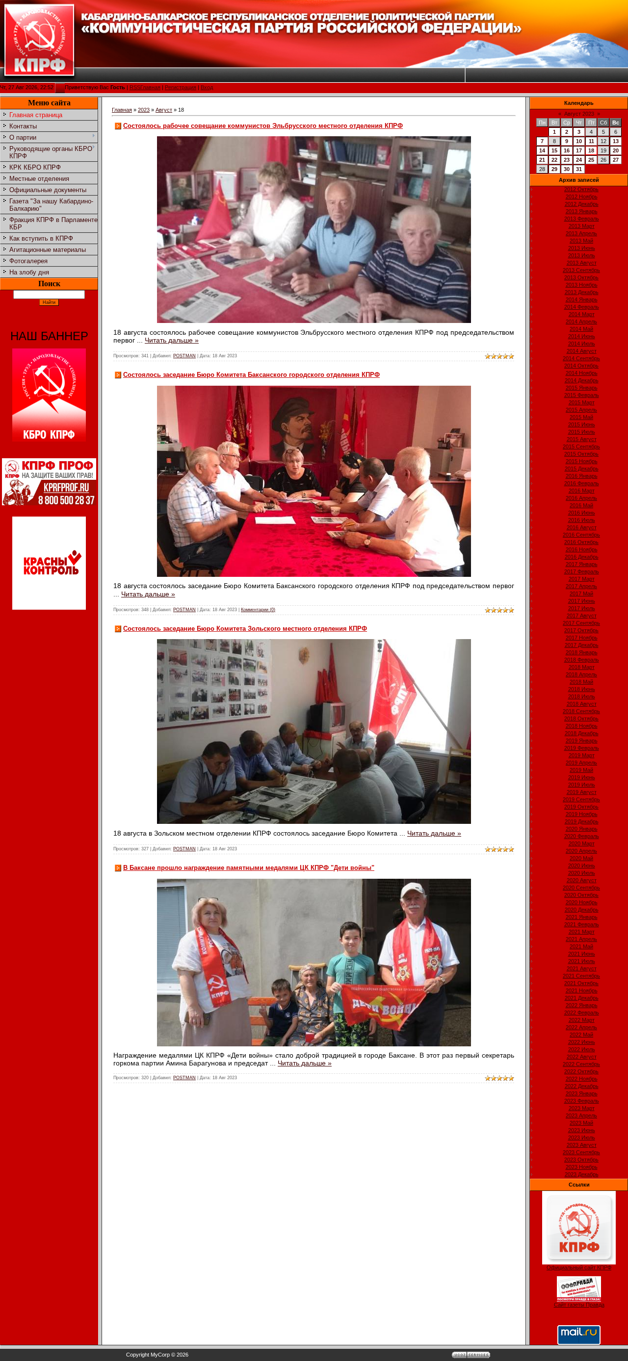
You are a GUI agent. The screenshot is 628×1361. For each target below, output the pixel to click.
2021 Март (582, 932)
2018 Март (582, 667)
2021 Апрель (581, 939)
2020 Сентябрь (581, 888)
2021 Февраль (581, 924)
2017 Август (582, 616)
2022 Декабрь (582, 1086)
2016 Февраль (581, 483)
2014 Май (581, 329)
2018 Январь (582, 652)
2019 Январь (582, 740)
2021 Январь (582, 917)
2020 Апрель (581, 851)
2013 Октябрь (581, 277)
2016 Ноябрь (582, 549)
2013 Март (582, 226)
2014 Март (582, 314)
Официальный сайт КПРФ (579, 1267)
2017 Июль (581, 608)
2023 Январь (582, 1093)
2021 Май (581, 946)
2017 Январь (582, 564)
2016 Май (581, 505)
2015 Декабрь (582, 468)
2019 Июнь (581, 777)
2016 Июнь (581, 513)
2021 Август (582, 968)
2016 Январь (582, 476)
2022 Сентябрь (581, 1064)
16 (567, 150)
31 (579, 169)
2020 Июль (581, 873)
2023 (144, 110)
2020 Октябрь (581, 895)
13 (616, 141)
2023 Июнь (581, 1130)
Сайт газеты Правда (579, 1305)
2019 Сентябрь (581, 799)
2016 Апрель (581, 498)
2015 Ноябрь (582, 461)
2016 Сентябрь (581, 535)
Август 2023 (579, 114)
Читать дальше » (172, 340)
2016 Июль (581, 520)
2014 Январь (582, 299)
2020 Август (582, 880)
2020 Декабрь (582, 910)
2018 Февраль (581, 660)
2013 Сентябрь (581, 270)
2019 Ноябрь (582, 814)
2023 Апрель (581, 1115)
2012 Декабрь (582, 204)
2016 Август (582, 527)
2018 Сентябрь (581, 711)
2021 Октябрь (581, 983)
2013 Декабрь (582, 292)
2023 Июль (581, 1137)
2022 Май (581, 1035)
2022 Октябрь (581, 1071)
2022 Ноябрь (582, 1079)
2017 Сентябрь (581, 623)
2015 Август (582, 439)
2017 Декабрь (582, 645)
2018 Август (582, 704)
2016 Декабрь (582, 557)
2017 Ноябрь (582, 638)
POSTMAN (184, 355)
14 (542, 150)
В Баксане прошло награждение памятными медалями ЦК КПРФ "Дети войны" (248, 867)
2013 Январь (582, 211)
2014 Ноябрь (582, 373)
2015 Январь (582, 388)
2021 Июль (581, 961)
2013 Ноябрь (582, 285)
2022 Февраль (581, 1012)
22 (554, 160)
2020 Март (582, 843)
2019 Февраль (581, 748)
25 (591, 160)
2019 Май (581, 770)
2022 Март (582, 1020)
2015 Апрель (581, 410)
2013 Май (581, 241)
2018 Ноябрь (582, 726)
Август (164, 110)
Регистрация (180, 87)
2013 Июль (581, 255)
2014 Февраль (581, 307)
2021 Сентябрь (581, 976)
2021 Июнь (581, 954)
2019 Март (582, 755)
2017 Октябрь (581, 630)
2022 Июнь (581, 1042)
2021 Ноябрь (582, 990)
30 (567, 169)
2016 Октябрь (581, 542)
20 (616, 150)
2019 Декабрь (582, 821)
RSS (135, 87)
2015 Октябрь (581, 454)
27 (616, 160)
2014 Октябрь (581, 366)
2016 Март (582, 491)
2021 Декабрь (582, 998)
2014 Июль (581, 343)
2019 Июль (581, 785)
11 (591, 141)
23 (567, 160)
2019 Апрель (581, 763)
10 (579, 141)
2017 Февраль (581, 571)
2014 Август (582, 351)
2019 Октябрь (581, 807)
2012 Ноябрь (582, 196)
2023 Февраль (581, 1101)
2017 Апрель (581, 586)
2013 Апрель (581, 233)
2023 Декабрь (582, 1174)
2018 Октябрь (581, 718)
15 (554, 150)
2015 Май (581, 417)
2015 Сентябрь (581, 446)
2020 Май (581, 858)
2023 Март (582, 1108)
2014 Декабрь (582, 380)
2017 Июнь (581, 601)
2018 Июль (581, 696)
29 (554, 169)
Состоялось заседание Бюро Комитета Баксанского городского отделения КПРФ (251, 374)
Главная (150, 87)
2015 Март (582, 402)
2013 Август (582, 263)
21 (542, 160)
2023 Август (582, 1145)
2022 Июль (581, 1049)
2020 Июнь (581, 865)
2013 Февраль (581, 219)
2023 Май (581, 1123)
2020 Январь (582, 829)
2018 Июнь (581, 689)
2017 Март (582, 579)
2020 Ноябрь (582, 902)
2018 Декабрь (582, 733)
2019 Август (582, 792)
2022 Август (582, 1057)
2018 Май (581, 682)
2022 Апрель (581, 1027)
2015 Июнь (581, 424)
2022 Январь (582, 1005)
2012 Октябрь (581, 189)
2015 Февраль (581, 395)
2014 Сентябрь (581, 358)
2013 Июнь (581, 248)
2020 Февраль (581, 836)
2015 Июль (581, 432)
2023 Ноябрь (582, 1167)
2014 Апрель (581, 321)
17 (579, 150)
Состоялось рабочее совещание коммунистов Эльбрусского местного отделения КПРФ (263, 125)
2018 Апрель (581, 674)
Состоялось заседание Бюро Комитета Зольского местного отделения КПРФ (245, 628)
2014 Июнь (581, 336)
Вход (207, 87)
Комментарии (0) (258, 609)
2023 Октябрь (581, 1160)
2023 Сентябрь (581, 1152)
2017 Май (581, 593)
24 (579, 160)
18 (591, 150)
